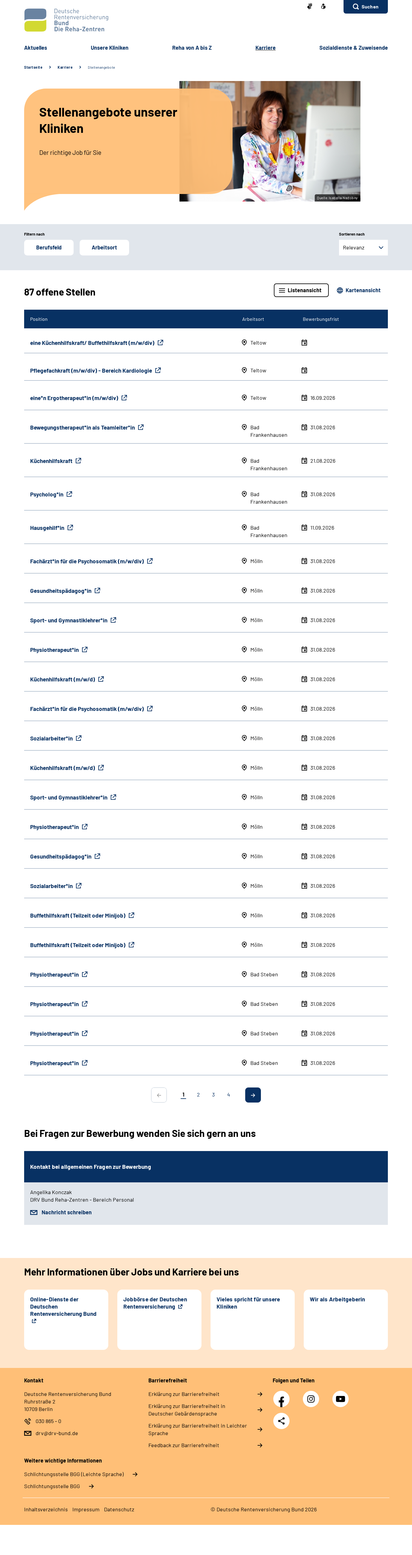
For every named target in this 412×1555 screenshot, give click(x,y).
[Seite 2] (253, 1095)
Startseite (33, 67)
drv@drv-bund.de (57, 1433)
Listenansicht (305, 290)
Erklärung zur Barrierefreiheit (184, 1394)
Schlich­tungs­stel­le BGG (52, 1486)
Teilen (281, 1421)
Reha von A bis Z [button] (192, 47)
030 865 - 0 (48, 1421)
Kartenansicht (363, 290)
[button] (366, 7)
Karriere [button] (265, 47)
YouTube (341, 1396)
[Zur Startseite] (206, 20)
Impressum (86, 1509)
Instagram (312, 1396)
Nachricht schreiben (67, 1212)
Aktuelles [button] (35, 47)
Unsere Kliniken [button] (109, 47)
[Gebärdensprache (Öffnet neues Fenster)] (309, 7)
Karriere (65, 67)
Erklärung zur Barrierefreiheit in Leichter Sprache (197, 1429)
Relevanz (353, 247)
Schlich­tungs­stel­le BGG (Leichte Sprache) (74, 1474)
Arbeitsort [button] (104, 247)
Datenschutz (119, 1509)
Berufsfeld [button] (49, 247)
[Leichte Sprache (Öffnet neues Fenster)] (323, 7)
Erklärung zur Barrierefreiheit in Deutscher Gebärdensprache (186, 1410)
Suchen (370, 6)
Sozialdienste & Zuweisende (353, 47)
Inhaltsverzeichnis (46, 1509)
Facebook (283, 1396)
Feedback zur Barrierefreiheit (183, 1445)
